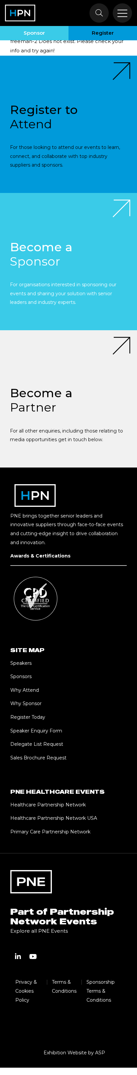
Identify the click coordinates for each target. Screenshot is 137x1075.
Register (103, 33)
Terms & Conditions (64, 986)
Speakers (21, 663)
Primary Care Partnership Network (50, 832)
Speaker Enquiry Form (36, 731)
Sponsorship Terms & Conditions (100, 991)
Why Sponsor (26, 703)
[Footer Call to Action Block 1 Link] (68, 124)
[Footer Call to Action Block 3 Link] (68, 399)
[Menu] (122, 13)
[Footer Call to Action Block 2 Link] (68, 261)
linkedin (18, 956)
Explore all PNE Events (39, 931)
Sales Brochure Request (38, 758)
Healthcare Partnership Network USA (53, 818)
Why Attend (24, 690)
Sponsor (34, 33)
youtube (33, 956)
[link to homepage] (20, 13)
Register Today (27, 717)
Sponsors (21, 676)
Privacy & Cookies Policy (26, 991)
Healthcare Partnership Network (48, 805)
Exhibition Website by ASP (74, 1053)
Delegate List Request (36, 744)
